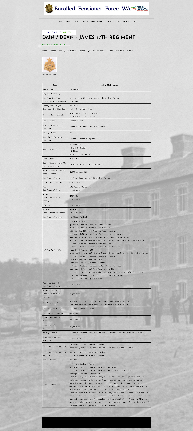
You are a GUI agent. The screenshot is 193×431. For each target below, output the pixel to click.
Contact (126, 21)
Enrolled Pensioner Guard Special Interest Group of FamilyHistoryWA (90, 418)
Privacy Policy (59, 423)
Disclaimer (48, 423)
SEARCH (134, 21)
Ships (75, 21)
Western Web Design (65, 421)
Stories (110, 21)
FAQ (118, 21)
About (68, 21)
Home (60, 21)
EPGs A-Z (84, 21)
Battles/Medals (97, 21)
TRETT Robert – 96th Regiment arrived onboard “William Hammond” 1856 (99, 301)
